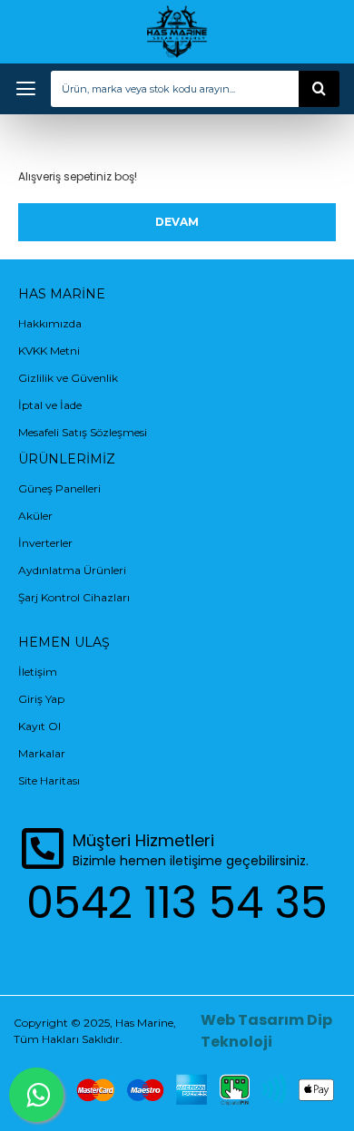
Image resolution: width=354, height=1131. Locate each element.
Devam (177, 222)
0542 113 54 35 (177, 903)
